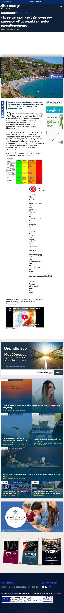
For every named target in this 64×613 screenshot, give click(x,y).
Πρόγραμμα (33, 587)
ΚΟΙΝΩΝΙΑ (11, 12)
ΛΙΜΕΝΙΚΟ (11, 478)
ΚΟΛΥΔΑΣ (17, 29)
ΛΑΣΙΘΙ (9, 444)
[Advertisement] (32, 44)
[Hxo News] (10, 7)
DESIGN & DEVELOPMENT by (46, 593)
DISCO (17, 495)
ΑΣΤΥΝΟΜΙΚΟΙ (49, 443)
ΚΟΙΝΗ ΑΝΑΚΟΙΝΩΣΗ (41, 444)
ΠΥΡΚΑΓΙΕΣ (13, 444)
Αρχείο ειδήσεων (19, 587)
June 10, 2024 (31, 290)
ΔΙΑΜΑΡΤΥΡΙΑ (42, 443)
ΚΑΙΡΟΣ (4, 29)
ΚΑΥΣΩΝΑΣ (10, 29)
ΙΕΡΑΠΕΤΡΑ (6, 410)
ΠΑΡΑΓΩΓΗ (11, 410)
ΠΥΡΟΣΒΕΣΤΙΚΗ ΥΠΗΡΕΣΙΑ (23, 444)
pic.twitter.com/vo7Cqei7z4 (40, 276)
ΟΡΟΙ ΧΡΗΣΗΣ (6, 593)
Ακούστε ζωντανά (34, 2)
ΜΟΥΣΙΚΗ (17, 410)
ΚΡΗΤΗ (5, 444)
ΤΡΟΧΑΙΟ (42, 495)
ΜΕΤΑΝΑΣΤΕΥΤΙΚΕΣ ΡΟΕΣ (19, 478)
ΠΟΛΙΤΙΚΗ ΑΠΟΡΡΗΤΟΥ (20, 593)
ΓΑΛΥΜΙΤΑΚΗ (22, 410)
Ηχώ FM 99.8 (5, 587)
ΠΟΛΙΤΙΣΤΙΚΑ (12, 495)
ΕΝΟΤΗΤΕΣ (4, 12)
